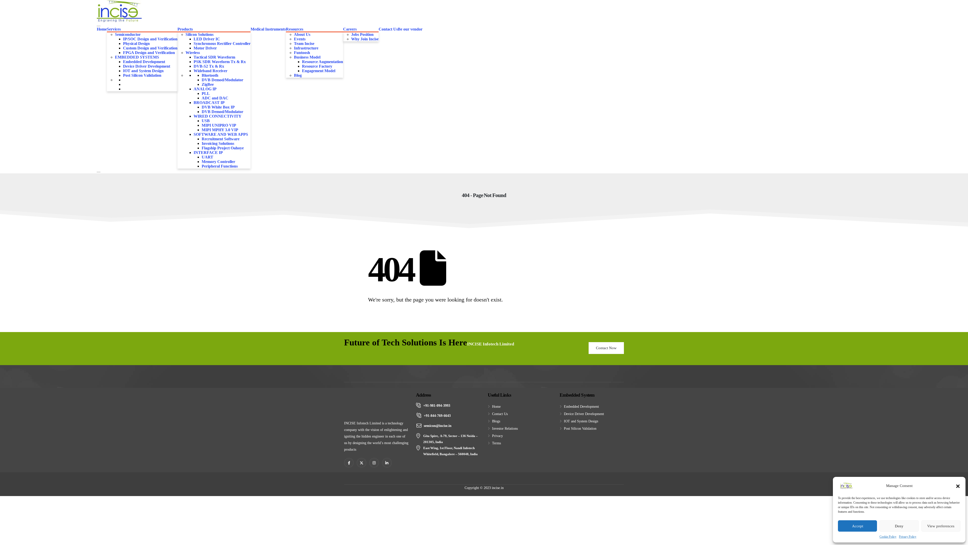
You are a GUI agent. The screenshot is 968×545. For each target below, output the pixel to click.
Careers (350, 29)
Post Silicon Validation (142, 75)
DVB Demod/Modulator (222, 80)
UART (207, 157)
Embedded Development (144, 62)
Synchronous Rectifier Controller (222, 43)
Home (102, 29)
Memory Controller (218, 161)
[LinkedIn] (387, 463)
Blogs (496, 421)
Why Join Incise (365, 39)
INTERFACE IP (208, 152)
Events (300, 39)
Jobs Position (362, 34)
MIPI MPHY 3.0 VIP (220, 130)
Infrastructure (306, 48)
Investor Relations (505, 428)
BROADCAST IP (209, 102)
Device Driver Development (146, 66)
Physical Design (136, 43)
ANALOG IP (205, 89)
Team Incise (304, 43)
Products (185, 29)
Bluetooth (210, 75)
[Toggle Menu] (98, 25)
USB (206, 121)
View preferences (940, 526)
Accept (857, 526)
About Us (302, 34)
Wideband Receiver (210, 71)
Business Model (307, 57)
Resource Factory (317, 66)
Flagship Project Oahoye (223, 148)
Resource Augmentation (322, 62)
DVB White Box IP (218, 107)
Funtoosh (302, 52)
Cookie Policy (888, 536)
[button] (957, 485)
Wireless (193, 52)
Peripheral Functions (220, 166)
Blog (298, 75)
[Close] (98, 172)
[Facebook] (349, 463)
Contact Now (606, 348)
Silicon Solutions (200, 34)
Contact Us (388, 29)
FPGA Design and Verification (149, 52)
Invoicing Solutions (218, 143)
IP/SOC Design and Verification (150, 39)
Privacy (497, 436)
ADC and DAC (215, 98)
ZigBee (208, 84)
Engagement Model (318, 71)
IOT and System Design (143, 71)
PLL (206, 93)
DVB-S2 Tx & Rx (209, 66)
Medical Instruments (268, 29)
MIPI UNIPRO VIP (219, 125)
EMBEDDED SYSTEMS (137, 57)
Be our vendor (410, 29)
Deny (899, 526)
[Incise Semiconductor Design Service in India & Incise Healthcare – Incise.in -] (119, 11)
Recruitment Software (220, 139)
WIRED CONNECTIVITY (217, 116)
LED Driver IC (207, 39)
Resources (294, 29)
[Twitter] (361, 463)
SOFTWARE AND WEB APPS (221, 134)
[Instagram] (374, 463)
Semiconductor (128, 34)
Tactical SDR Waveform (214, 57)
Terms (496, 443)
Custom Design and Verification (150, 48)
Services (114, 29)
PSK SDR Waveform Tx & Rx (220, 62)
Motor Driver (205, 48)
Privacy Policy (907, 536)
